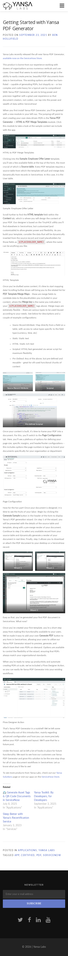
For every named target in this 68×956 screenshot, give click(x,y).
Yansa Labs (47, 850)
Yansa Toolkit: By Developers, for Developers (43, 796)
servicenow (52, 855)
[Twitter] (20, 920)
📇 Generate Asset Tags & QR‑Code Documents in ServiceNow (17, 796)
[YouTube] (48, 920)
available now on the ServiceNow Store (22, 58)
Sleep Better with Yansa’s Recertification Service (16, 818)
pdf (39, 855)
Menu (61, 6)
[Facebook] (29, 920)
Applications (27, 850)
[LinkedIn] (38, 920)
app (17, 855)
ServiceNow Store (50, 777)
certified (28, 855)
